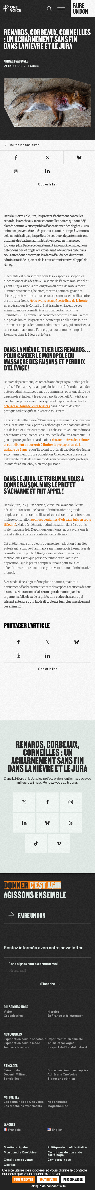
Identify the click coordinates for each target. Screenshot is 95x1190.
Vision (8, 1012)
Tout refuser (48, 1179)
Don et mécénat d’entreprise (68, 1070)
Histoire (53, 1012)
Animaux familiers (16, 1047)
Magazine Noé (58, 1106)
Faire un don (12, 1070)
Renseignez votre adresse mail (33, 964)
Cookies (9, 1165)
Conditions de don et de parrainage (65, 1154)
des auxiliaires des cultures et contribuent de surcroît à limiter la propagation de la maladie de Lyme (47, 445)
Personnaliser (73, 1179)
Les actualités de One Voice (24, 1102)
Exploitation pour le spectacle (25, 1039)
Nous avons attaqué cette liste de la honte (58, 301)
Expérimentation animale (65, 1039)
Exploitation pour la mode (22, 1043)
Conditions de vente (18, 1160)
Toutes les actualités (24, 145)
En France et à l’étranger (65, 1016)
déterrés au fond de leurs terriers (27, 406)
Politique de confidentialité (67, 1147)
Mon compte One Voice (20, 1152)
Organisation (13, 1016)
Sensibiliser (12, 1079)
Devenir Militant (15, 1074)
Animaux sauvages (61, 1043)
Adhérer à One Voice (62, 1074)
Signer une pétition (61, 1079)
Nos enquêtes (57, 1102)
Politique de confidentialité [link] (47, 1186)
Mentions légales (16, 1147)
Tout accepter (23, 1179)
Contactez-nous (59, 1160)
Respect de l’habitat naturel (67, 1047)
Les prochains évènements (23, 1106)
